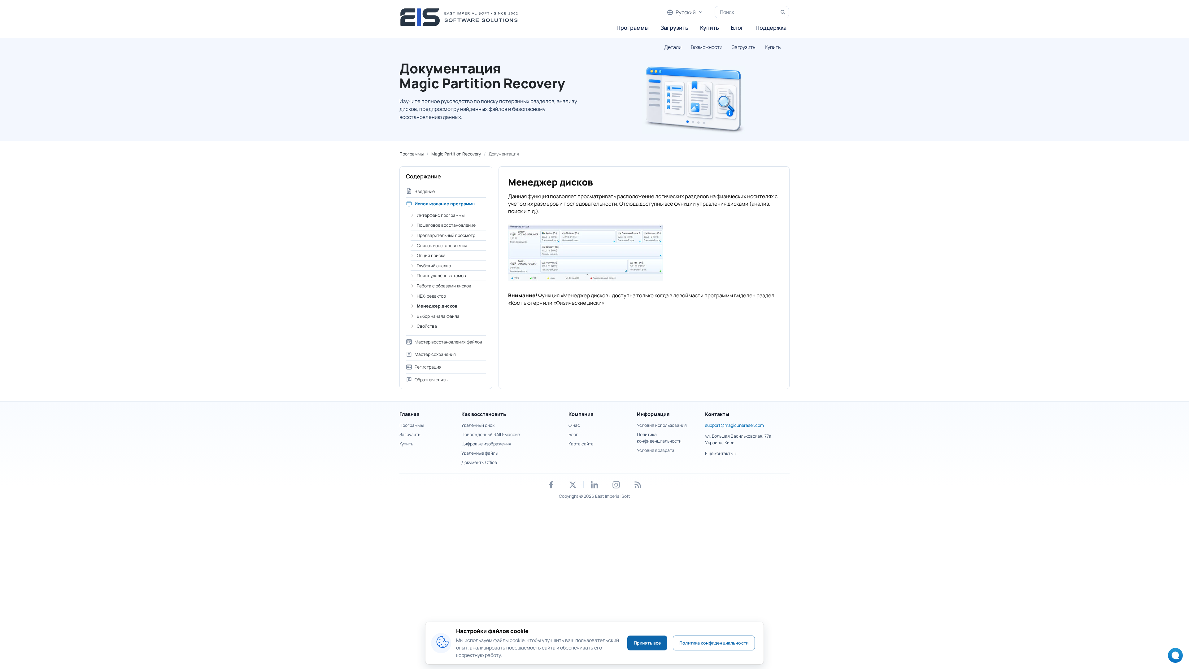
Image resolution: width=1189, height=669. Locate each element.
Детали (673, 47)
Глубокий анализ (434, 266)
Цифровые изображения (486, 444)
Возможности (706, 47)
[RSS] (638, 484)
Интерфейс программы (440, 215)
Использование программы (445, 204)
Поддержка (771, 27)
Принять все (647, 643)
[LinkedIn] (594, 484)
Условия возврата (655, 450)
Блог (737, 27)
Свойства (427, 326)
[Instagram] (616, 484)
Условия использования (662, 425)
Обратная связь (431, 380)
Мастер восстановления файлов (448, 342)
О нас (574, 425)
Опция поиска (431, 255)
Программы (632, 27)
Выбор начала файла (438, 316)
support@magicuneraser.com (734, 425)
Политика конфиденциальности (713, 643)
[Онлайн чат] (1173, 657)
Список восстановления (442, 245)
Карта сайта (581, 444)
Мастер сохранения (435, 354)
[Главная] (461, 17)
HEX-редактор (431, 296)
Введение (425, 191)
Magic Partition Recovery (456, 154)
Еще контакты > (721, 453)
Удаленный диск (477, 425)
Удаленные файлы (479, 453)
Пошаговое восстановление (446, 225)
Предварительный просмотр (446, 235)
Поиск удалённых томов (441, 275)
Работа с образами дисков (444, 286)
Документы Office (479, 462)
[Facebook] (551, 484)
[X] (573, 484)
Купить (709, 27)
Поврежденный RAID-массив (490, 434)
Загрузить (674, 27)
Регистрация (428, 367)
